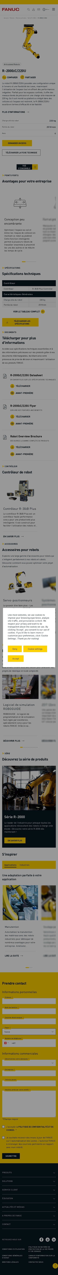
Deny (14, 648)
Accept (15, 658)
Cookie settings (35, 648)
